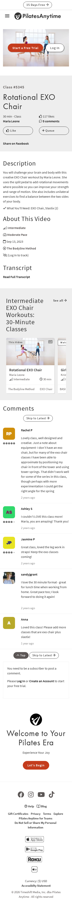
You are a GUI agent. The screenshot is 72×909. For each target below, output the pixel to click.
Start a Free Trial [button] (25, 48)
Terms (47, 814)
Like (12, 130)
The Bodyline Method (21, 248)
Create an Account (41, 681)
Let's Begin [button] (36, 765)
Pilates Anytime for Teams (35, 818)
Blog (43, 806)
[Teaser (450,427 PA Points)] (9, 443)
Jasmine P (28, 539)
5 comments (51, 121)
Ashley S (26, 509)
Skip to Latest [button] (36, 418)
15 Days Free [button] (36, 5)
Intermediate (17, 228)
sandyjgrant (29, 574)
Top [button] (22, 655)
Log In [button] (55, 48)
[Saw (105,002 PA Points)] (9, 552)
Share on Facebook (16, 143)
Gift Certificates (18, 814)
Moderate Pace (17, 235)
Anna (24, 619)
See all (58, 300)
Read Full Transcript (16, 277)
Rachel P (26, 430)
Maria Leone (11, 121)
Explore (58, 814)
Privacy (35, 814)
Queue (49, 130)
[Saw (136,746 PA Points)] (9, 521)
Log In (21, 681)
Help (30, 806)
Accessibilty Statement (36, 886)
